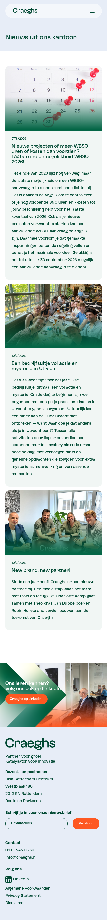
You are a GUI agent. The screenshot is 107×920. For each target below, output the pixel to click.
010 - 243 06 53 (19, 850)
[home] (24, 11)
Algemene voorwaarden (28, 888)
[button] (92, 11)
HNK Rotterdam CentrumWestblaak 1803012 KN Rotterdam (29, 787)
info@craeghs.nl (20, 857)
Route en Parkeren (23, 801)
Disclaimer (15, 903)
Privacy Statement (23, 896)
